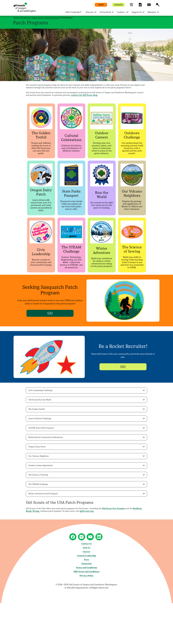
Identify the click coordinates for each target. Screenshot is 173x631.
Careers (86, 552)
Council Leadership (86, 556)
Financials (86, 563)
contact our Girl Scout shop (84, 95)
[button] (131, 6)
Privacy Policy (87, 575)
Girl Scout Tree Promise (113, 508)
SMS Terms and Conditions (87, 571)
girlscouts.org (87, 511)
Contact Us (86, 544)
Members (17, 18)
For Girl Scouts (26, 18)
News (86, 560)
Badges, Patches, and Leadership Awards (45, 18)
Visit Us (86, 548)
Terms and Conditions (86, 567)
